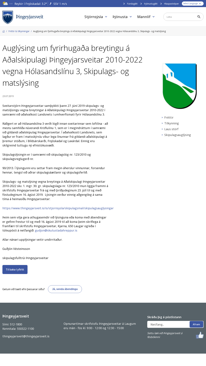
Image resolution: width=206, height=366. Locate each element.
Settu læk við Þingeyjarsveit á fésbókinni (164, 335)
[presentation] (10, 4)
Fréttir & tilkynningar (18, 31)
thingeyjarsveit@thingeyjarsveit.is (25, 336)
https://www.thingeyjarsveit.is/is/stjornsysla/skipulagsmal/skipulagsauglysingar (58, 208)
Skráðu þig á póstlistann (164, 317)
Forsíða (3, 31)
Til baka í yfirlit (15, 269)
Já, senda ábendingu (65, 289)
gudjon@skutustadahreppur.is (56, 230)
